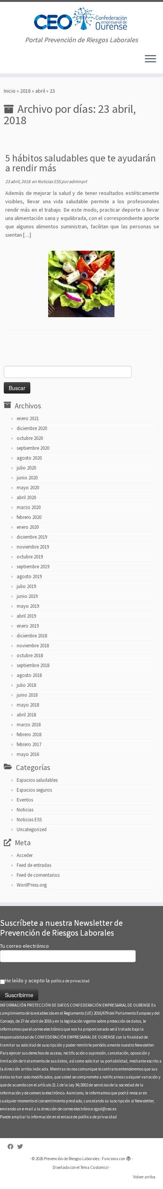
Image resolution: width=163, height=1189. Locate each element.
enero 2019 (28, 626)
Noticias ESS (49, 181)
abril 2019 (26, 616)
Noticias (25, 809)
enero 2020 (28, 527)
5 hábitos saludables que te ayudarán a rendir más (80, 163)
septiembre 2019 (33, 566)
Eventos (25, 800)
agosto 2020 (29, 458)
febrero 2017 (29, 744)
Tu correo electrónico (24, 945)
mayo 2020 (28, 487)
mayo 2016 (28, 754)
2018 (25, 90)
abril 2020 (26, 497)
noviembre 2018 (33, 645)
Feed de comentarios (38, 875)
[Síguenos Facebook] (12, 1147)
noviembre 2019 (33, 547)
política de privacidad (70, 980)
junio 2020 (27, 477)
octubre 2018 (30, 655)
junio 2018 (27, 695)
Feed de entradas (34, 865)
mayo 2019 (28, 606)
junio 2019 (27, 596)
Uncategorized (32, 829)
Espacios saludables (37, 780)
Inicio (10, 90)
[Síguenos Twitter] (22, 1147)
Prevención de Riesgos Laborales (71, 1158)
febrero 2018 (29, 734)
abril (40, 90)
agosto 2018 (29, 675)
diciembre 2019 (32, 537)
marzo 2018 (29, 724)
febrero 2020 (29, 517)
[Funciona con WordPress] (128, 1157)
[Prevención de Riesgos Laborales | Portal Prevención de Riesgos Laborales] (81, 19)
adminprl (78, 181)
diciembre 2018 (32, 635)
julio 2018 (26, 685)
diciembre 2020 (32, 428)
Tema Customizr (94, 1167)
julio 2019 (26, 586)
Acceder (25, 855)
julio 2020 (26, 468)
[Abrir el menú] (150, 59)
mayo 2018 (28, 705)
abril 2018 (26, 715)
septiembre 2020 (33, 448)
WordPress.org (32, 885)
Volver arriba (144, 1177)
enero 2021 (28, 418)
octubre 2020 (30, 438)
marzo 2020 (29, 507)
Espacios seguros (34, 790)
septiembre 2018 (33, 665)
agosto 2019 (29, 576)
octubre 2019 (30, 556)
